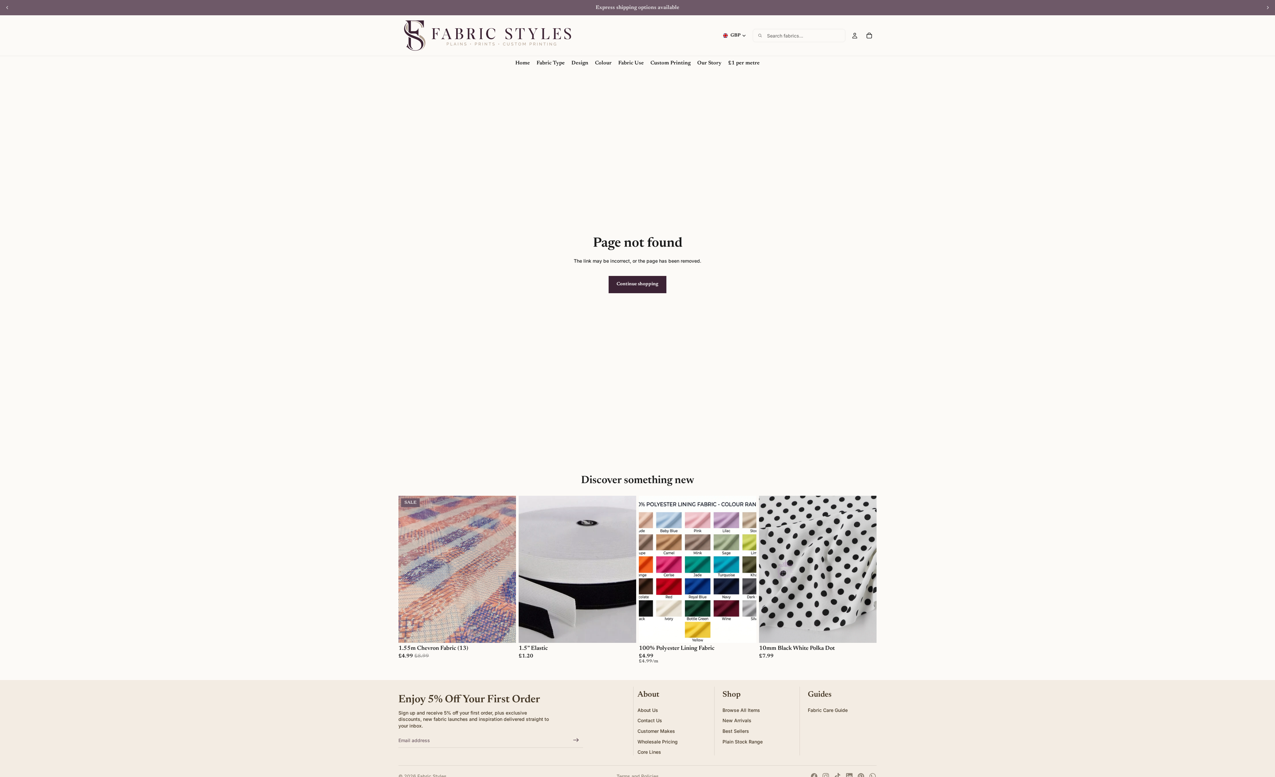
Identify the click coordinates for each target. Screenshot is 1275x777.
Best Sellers (735, 731)
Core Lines (649, 752)
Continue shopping (637, 284)
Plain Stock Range (742, 741)
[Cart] (869, 35)
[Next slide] (1267, 7)
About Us (648, 710)
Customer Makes (656, 731)
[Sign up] (576, 740)
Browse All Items (741, 710)
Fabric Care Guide (828, 710)
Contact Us (650, 721)
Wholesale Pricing (658, 741)
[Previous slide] (7, 7)
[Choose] (506, 633)
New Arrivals (736, 721)
